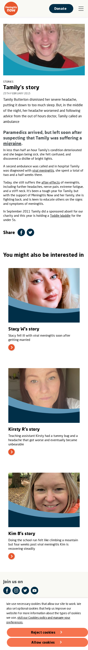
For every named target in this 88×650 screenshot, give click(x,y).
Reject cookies (43, 632)
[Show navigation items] (81, 9)
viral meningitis (43, 170)
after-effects (50, 182)
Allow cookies (43, 642)
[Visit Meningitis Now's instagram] (16, 590)
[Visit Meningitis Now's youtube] (34, 590)
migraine (12, 143)
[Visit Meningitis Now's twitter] (25, 590)
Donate (60, 8)
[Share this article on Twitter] (30, 232)
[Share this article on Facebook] (21, 232)
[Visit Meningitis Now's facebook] (7, 590)
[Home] (11, 8)
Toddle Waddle (60, 215)
